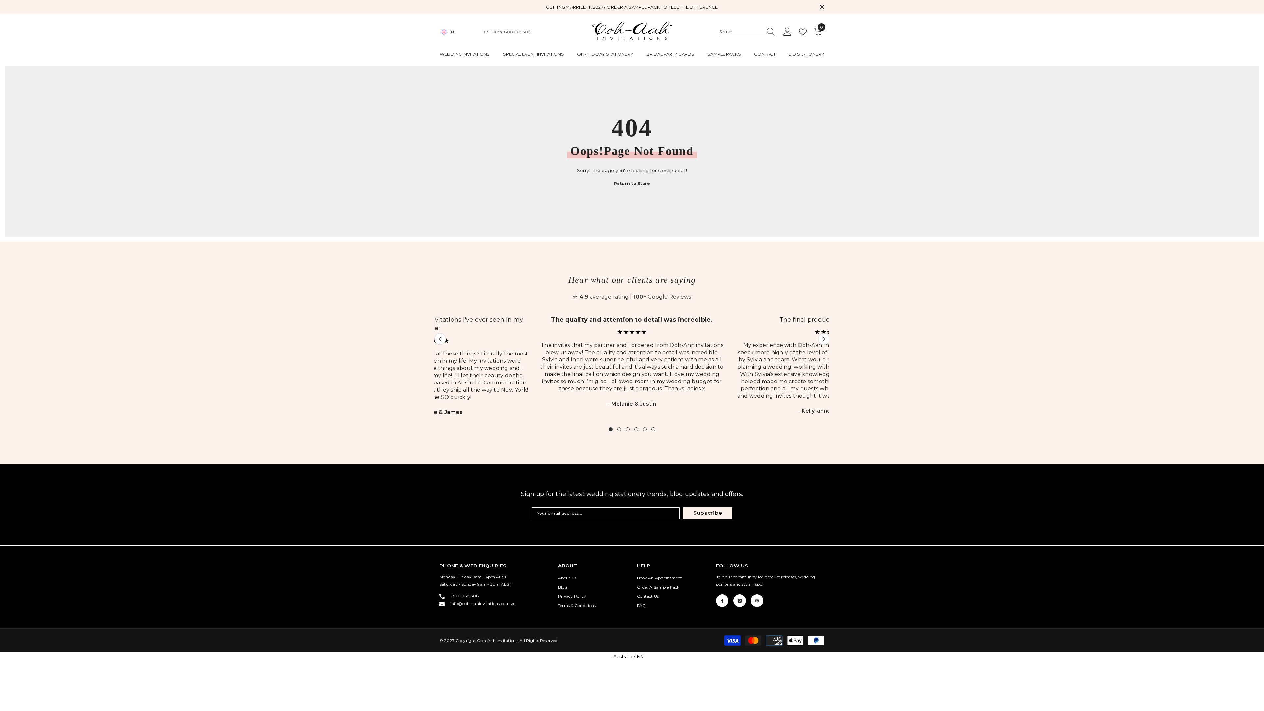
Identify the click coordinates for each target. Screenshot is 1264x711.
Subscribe (707, 513)
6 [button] (653, 429)
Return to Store (632, 183)
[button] (440, 339)
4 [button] (636, 429)
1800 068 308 (517, 31)
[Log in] (787, 32)
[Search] (747, 32)
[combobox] (741, 32)
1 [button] (611, 429)
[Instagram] (739, 600)
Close (822, 7)
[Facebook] (722, 600)
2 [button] (619, 429)
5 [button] (645, 429)
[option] (632, 365)
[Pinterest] (757, 600)
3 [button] (628, 429)
